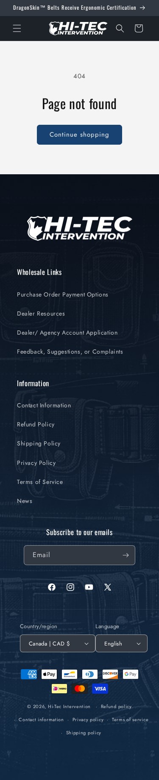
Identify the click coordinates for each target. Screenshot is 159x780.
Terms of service (130, 719)
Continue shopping (79, 134)
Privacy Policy (36, 463)
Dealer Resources (41, 313)
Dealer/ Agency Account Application (67, 332)
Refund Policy (36, 424)
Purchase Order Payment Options (63, 294)
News (24, 501)
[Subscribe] (125, 555)
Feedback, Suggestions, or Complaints (70, 351)
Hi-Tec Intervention (69, 706)
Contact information (41, 719)
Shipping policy (84, 732)
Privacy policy (88, 719)
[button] (17, 28)
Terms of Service (40, 482)
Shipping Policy (39, 443)
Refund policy (116, 706)
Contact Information (44, 405)
